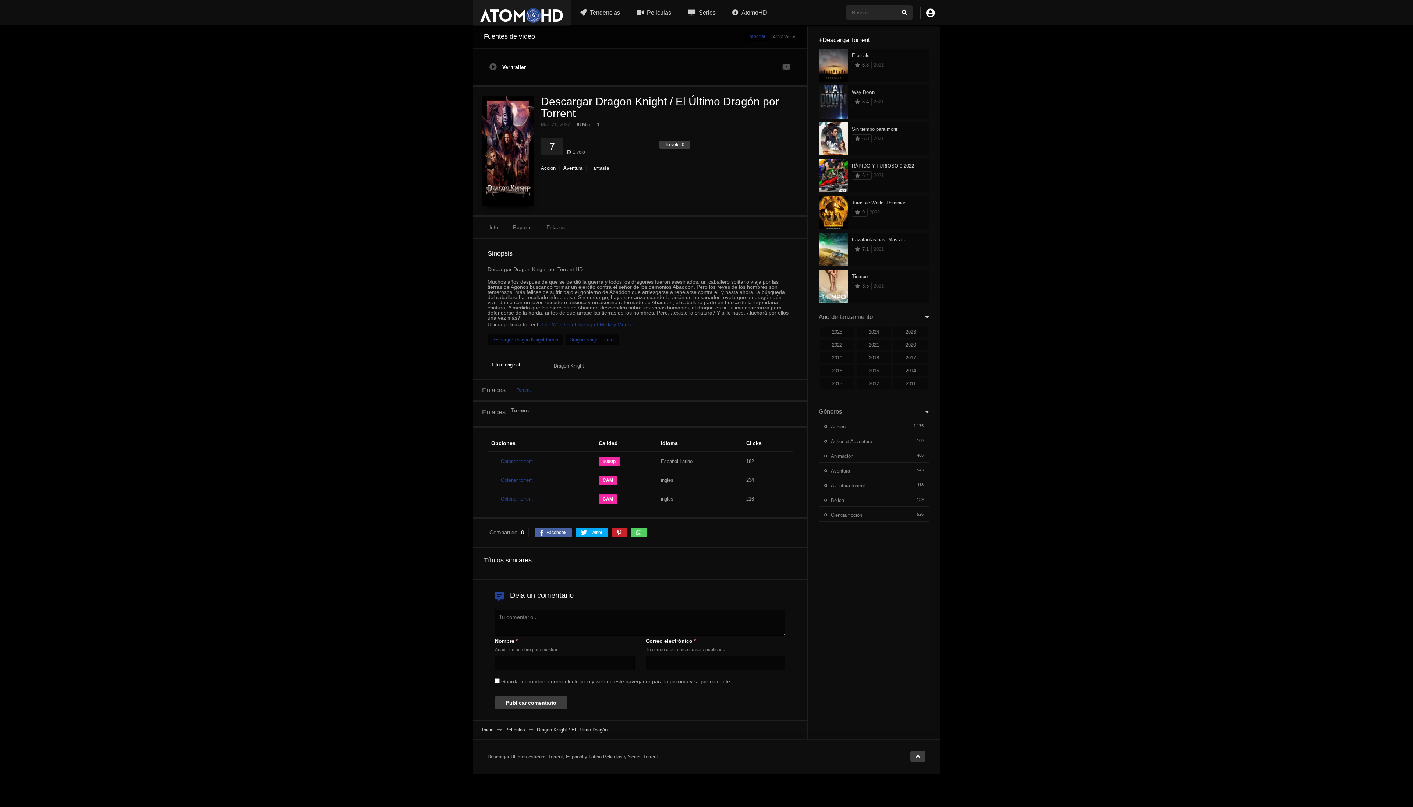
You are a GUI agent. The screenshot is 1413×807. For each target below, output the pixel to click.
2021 (874, 345)
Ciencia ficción (846, 515)
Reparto (522, 227)
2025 (837, 332)
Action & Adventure (851, 441)
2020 (911, 345)
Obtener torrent (517, 461)
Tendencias (604, 13)
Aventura (572, 168)
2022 (837, 345)
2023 (911, 332)
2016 (837, 370)
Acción (548, 168)
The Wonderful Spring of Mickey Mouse (587, 324)
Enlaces (555, 227)
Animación (842, 456)
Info (493, 227)
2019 (837, 358)
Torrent (524, 390)
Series (706, 13)
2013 (837, 383)
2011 (911, 383)
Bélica (837, 500)
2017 (911, 358)
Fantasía (599, 168)
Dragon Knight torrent (592, 340)
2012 (874, 383)
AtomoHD (753, 13)
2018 (874, 358)
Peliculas (658, 13)
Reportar (756, 36)
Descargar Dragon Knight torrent (525, 340)
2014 (911, 370)
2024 (874, 332)
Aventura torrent (848, 485)
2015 (874, 370)
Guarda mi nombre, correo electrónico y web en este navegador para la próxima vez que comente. (616, 681)
